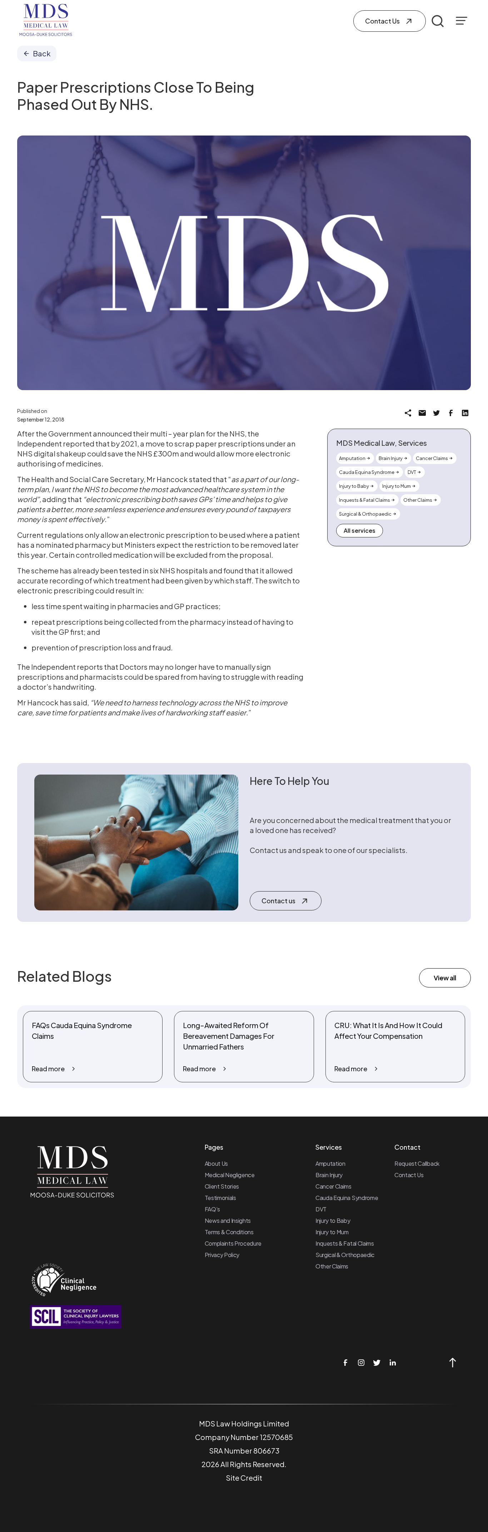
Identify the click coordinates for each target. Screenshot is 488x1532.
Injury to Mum (332, 1232)
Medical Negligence (230, 1175)
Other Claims (331, 1266)
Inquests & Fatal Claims (344, 1243)
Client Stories (222, 1186)
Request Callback (416, 1163)
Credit (251, 1477)
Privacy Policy (222, 1254)
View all (445, 978)
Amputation (330, 1163)
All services (359, 530)
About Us (216, 1163)
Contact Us (409, 1175)
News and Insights (228, 1220)
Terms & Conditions (229, 1232)
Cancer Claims (333, 1186)
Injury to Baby (332, 1220)
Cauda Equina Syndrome (346, 1197)
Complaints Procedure (233, 1243)
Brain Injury (329, 1175)
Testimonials (220, 1197)
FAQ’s (212, 1209)
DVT (321, 1209)
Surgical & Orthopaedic (344, 1254)
